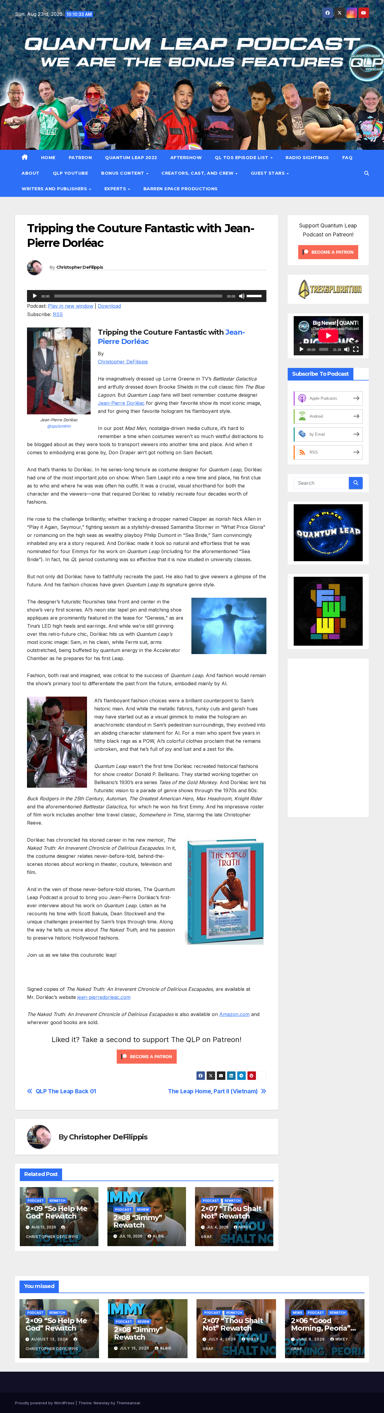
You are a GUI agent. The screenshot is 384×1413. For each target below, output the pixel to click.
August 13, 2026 (50, 1339)
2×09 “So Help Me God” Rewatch (56, 1212)
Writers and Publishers (55, 188)
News (297, 1312)
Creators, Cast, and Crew (198, 173)
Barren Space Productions (180, 188)
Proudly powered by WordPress (45, 1402)
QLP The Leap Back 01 (66, 1091)
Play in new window (70, 306)
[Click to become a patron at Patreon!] (147, 1056)
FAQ (347, 157)
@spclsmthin (59, 426)
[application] (146, 296)
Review (143, 1209)
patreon (80, 157)
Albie (158, 1236)
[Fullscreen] (356, 349)
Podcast (36, 1200)
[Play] (35, 296)
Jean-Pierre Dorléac (121, 403)
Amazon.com (234, 1014)
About (31, 173)
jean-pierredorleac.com (103, 997)
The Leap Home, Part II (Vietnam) (213, 1091)
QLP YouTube (70, 173)
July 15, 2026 (135, 1348)
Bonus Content (123, 173)
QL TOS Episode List (242, 157)
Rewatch (57, 1200)
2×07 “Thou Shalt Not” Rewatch (231, 1212)
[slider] (255, 295)
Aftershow (186, 157)
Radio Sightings (307, 157)
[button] (366, 173)
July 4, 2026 (222, 1339)
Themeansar (128, 1402)
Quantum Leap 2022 (131, 157)
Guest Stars (268, 173)
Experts (116, 188)
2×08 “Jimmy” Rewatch (137, 1221)
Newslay (102, 1402)
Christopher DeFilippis (79, 267)
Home (48, 157)
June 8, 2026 (311, 1339)
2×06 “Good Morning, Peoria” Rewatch (320, 1328)
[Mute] (242, 296)
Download (109, 306)
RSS (58, 314)
